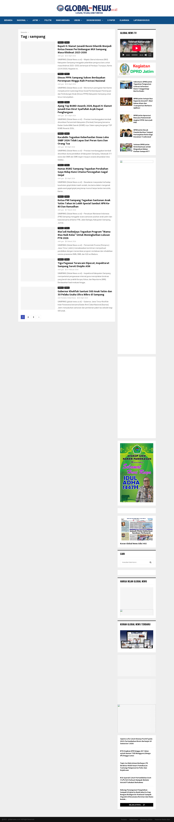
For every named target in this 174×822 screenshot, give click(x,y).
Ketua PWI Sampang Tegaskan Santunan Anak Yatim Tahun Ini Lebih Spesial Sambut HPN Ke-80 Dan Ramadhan (84, 203)
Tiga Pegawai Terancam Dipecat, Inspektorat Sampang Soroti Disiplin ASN (83, 264)
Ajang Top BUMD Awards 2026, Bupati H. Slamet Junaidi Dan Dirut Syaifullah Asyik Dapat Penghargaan (85, 109)
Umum (77, 20)
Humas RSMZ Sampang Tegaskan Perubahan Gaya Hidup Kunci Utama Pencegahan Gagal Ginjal (83, 172)
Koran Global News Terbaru (135, 624)
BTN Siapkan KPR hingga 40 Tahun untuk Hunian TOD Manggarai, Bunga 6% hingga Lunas (135, 753)
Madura (60, 42)
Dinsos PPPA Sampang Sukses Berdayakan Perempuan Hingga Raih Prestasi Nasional (81, 79)
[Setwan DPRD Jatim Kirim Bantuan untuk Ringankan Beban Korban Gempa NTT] (126, 147)
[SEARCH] (150, 562)
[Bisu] (146, 55)
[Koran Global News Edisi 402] (136, 529)
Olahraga (124, 20)
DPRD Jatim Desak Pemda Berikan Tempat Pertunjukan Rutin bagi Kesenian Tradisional (143, 133)
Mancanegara (63, 20)
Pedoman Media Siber (162, 819)
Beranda (8, 20)
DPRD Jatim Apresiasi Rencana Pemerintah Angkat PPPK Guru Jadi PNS (142, 119)
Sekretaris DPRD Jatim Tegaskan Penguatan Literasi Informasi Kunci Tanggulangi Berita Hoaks (142, 86)
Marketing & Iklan (146, 819)
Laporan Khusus (142, 20)
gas (62, 56)
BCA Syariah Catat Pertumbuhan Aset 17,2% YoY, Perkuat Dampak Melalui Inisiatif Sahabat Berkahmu (135, 780)
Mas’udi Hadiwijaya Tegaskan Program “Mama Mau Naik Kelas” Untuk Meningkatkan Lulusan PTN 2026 (84, 235)
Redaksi (124, 819)
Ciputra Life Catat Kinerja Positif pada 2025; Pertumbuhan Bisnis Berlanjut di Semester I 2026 (136, 741)
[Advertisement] (136, 397)
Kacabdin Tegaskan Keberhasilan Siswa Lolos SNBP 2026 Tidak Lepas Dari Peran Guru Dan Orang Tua (83, 140)
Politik (47, 20)
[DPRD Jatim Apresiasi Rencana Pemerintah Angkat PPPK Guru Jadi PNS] (126, 118)
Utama (67, 42)
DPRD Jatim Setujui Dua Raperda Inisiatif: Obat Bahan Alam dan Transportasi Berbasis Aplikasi (143, 103)
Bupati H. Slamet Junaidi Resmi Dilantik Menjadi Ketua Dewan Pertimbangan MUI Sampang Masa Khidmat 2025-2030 (84, 49)
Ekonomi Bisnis (94, 20)
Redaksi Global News (68, 298)
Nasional (21, 20)
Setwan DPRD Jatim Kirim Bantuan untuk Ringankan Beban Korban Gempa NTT (142, 148)
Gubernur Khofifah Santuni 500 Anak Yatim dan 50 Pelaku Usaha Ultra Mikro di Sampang (85, 293)
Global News (133, 819)
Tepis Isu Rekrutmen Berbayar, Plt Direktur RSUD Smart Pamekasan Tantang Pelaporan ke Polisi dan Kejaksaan (134, 767)
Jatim (35, 20)
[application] (136, 48)
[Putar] (123, 55)
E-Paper (111, 20)
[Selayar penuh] (150, 55)
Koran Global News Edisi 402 (133, 543)
